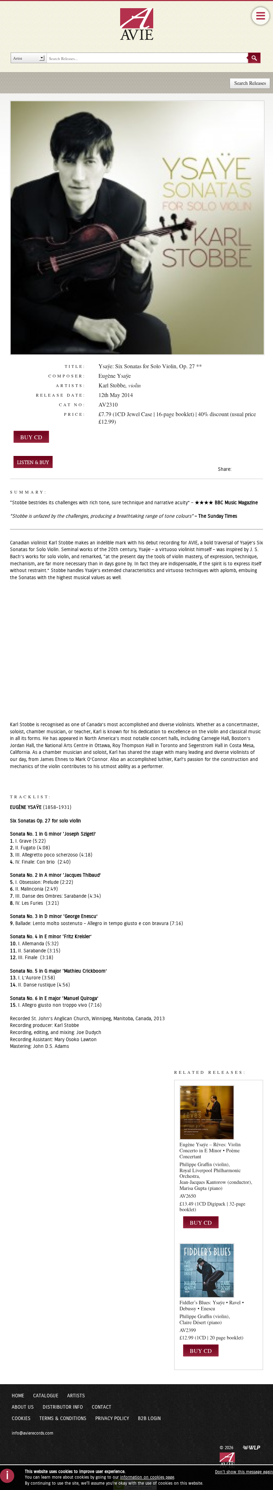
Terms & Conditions (62, 1418)
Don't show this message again (244, 1472)
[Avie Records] (141, 23)
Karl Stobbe (111, 385)
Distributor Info (63, 1407)
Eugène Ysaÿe (114, 375)
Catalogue (45, 1395)
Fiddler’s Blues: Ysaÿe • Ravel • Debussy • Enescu (212, 1305)
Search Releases (250, 83)
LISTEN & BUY (33, 462)
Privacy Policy (112, 1418)
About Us (23, 1407)
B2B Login (149, 1418)
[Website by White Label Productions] (252, 1447)
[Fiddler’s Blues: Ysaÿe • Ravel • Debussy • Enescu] (207, 1270)
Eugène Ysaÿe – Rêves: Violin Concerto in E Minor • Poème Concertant (210, 1150)
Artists (76, 1395)
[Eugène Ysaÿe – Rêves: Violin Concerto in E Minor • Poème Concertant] (207, 1112)
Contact (101, 1407)
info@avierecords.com (32, 1433)
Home (18, 1395)
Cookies (21, 1418)
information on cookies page (147, 1477)
